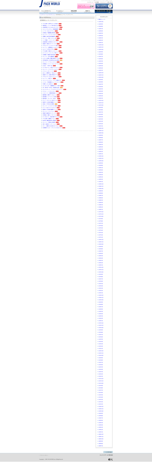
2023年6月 (101, 58)
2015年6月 (101, 281)
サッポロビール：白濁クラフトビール (51, 67)
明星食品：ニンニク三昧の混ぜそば (50, 25)
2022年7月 (101, 84)
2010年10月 (101, 411)
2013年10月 (101, 327)
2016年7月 (101, 251)
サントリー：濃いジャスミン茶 (49, 38)
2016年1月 (101, 265)
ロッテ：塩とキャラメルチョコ (49, 107)
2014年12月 (101, 295)
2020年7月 (101, 139)
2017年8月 (101, 221)
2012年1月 (101, 376)
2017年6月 (101, 225)
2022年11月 (101, 75)
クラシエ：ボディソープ (48, 71)
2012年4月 (101, 369)
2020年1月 (101, 153)
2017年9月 (101, 218)
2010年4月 (101, 425)
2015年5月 (101, 283)
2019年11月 (101, 158)
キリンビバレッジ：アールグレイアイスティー (53, 89)
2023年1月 (101, 70)
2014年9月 (101, 302)
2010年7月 (101, 418)
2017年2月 (101, 235)
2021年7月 (101, 112)
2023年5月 (101, 61)
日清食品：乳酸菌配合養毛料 (49, 32)
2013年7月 (101, 334)
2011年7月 (101, 390)
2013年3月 (101, 343)
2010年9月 (101, 413)
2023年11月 (101, 47)
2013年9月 (101, 329)
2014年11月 (101, 297)
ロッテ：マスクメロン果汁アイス (50, 100)
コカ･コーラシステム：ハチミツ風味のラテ (52, 80)
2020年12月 (101, 128)
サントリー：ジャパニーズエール (50, 34)
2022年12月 (101, 72)
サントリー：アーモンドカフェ (49, 62)
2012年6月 (101, 364)
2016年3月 (101, 260)
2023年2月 (101, 68)
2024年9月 (101, 24)
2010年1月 (101, 432)
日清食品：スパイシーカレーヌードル (51, 63)
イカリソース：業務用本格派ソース (50, 93)
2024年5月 (101, 33)
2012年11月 (101, 353)
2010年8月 (101, 415)
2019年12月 (101, 156)
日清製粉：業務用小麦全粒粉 (49, 54)
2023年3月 (101, 65)
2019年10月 (101, 160)
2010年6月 (101, 420)
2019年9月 (101, 163)
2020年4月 (101, 146)
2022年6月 (101, 86)
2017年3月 (101, 232)
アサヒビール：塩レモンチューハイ (50, 76)
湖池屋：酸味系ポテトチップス (49, 113)
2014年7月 (101, 306)
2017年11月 (101, 214)
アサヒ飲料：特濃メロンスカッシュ (50, 51)
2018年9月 (101, 190)
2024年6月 (101, 31)
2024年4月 (101, 35)
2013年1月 (101, 348)
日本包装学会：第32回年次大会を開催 (51, 60)
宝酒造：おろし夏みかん (48, 83)
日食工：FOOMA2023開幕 (48, 104)
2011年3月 (101, 399)
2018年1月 (101, 209)
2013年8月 (101, 332)
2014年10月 (101, 299)
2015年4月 (101, 286)
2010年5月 (101, 422)
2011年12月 (101, 378)
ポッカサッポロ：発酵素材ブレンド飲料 (51, 85)
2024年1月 (101, 42)
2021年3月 (101, 121)
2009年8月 (101, 443)
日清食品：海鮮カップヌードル (49, 115)
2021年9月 (101, 107)
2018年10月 (101, 188)
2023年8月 (101, 54)
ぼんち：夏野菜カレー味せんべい (50, 73)
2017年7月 (101, 223)
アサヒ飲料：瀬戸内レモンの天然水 (50, 23)
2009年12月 (101, 434)
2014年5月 (101, 311)
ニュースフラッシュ (50, 14)
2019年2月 (101, 179)
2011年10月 (101, 383)
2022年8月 (101, 82)
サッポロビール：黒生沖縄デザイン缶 (51, 116)
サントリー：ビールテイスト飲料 (50, 105)
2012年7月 (101, 362)
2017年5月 (101, 228)
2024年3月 (101, 38)
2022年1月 (101, 98)
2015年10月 (101, 272)
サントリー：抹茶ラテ (47, 78)
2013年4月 (101, 341)
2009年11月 (101, 436)
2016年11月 (101, 241)
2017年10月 (101, 216)
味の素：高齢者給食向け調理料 (49, 120)
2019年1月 (101, 181)
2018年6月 (101, 197)
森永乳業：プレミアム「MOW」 (50, 98)
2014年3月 (101, 316)
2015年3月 (101, 288)
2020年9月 (101, 135)
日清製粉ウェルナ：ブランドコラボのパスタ (52, 127)
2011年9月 (101, 385)
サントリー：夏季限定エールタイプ (50, 47)
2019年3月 (101, 177)
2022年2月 (101, 95)
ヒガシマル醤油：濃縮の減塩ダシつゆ (51, 58)
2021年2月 (101, 123)
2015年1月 (101, 292)
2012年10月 (101, 355)
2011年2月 (101, 401)
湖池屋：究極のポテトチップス (49, 43)
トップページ (42, 14)
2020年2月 (101, 151)
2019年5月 (101, 172)
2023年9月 (101, 51)
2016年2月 (101, 262)
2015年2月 (101, 290)
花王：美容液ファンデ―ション (49, 124)
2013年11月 (101, 325)
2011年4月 (101, 397)
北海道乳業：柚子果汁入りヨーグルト (51, 41)
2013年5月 (101, 339)
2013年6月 (101, 336)
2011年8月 (101, 387)
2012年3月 (101, 371)
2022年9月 (101, 79)
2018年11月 (101, 186)
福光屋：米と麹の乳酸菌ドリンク (50, 102)
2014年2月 (101, 318)
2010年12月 (101, 406)
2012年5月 (101, 367)
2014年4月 (101, 313)
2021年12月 (101, 100)
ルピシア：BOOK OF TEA (48, 49)
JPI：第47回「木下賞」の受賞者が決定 (51, 87)
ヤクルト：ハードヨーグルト (49, 91)
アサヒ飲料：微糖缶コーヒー (49, 118)
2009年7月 (101, 445)
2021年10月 (101, 105)
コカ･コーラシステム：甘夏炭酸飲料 (50, 29)
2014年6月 (101, 309)
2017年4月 (101, 230)
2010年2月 (101, 429)
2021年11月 (101, 102)
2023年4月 (101, 63)
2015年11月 (101, 269)
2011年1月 (101, 404)
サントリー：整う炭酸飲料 (48, 56)
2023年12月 (101, 44)
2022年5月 (101, 88)
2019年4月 (101, 174)
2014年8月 (101, 304)
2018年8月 (101, 193)
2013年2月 (101, 346)
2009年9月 (101, 441)
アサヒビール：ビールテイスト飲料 (50, 45)
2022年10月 (101, 77)
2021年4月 (101, 119)
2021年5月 (101, 116)
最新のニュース (102, 19)
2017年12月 (101, 211)
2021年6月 (101, 114)
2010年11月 (101, 408)
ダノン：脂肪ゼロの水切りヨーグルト (51, 125)
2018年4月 (101, 202)
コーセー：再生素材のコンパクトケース (51, 82)
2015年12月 (101, 267)
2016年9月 (101, 246)
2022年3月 (101, 93)
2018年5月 (101, 200)
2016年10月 (101, 244)
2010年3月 (101, 427)
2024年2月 (101, 40)
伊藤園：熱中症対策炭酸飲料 (49, 36)
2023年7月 (101, 56)
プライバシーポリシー (44, 455)
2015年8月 (101, 276)
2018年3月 (101, 204)
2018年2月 (101, 207)
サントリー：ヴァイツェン (48, 111)
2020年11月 (101, 130)
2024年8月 (101, 26)
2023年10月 (101, 49)
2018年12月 (101, 184)
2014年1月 (101, 320)
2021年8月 (101, 109)
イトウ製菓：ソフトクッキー (49, 40)
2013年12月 (101, 323)
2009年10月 (101, 438)
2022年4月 (101, 91)
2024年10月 (101, 21)
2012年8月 (101, 360)
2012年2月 (101, 374)
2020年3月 (101, 149)
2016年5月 (101, 255)
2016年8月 (101, 248)
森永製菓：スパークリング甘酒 (49, 96)
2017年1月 (101, 237)
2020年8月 (101, 137)
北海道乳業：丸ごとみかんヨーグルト (51, 27)
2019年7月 (101, 167)
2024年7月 (101, 28)
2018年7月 (101, 195)
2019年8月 (101, 165)
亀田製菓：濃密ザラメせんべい (49, 94)
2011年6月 (101, 392)
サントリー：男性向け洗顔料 (49, 122)
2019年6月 (101, 170)
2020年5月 (101, 144)
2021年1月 (101, 126)
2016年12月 (101, 239)
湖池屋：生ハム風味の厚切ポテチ (50, 74)
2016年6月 (101, 253)
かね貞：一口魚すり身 (47, 65)
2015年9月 (101, 274)
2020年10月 (101, 132)
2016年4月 (101, 258)
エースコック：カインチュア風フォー (51, 52)
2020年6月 (101, 142)
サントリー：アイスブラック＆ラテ (50, 69)
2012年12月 (101, 350)
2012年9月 (101, 357)
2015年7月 (101, 279)
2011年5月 (101, 394)
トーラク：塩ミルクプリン (48, 31)
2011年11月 (101, 380)
